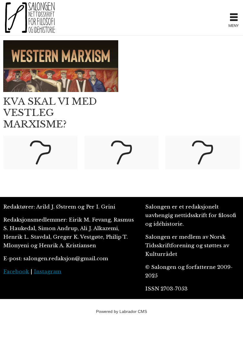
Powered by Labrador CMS (121, 311)
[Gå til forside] (114, 17)
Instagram (47, 272)
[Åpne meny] (233, 17)
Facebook (16, 272)
